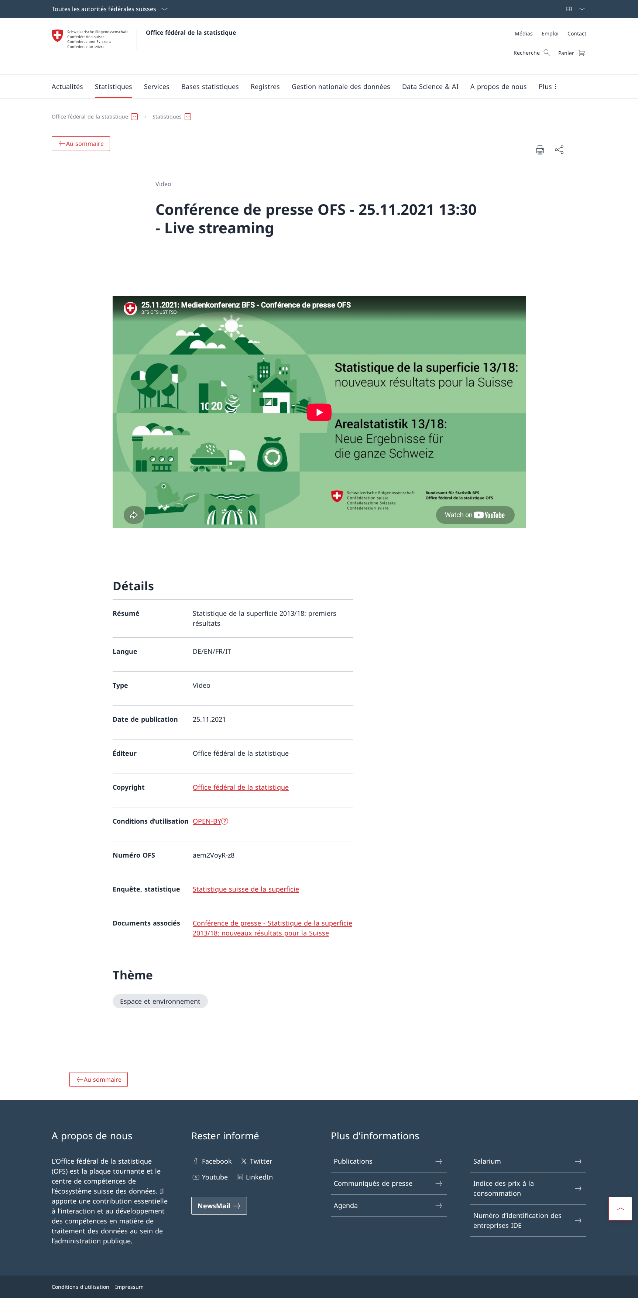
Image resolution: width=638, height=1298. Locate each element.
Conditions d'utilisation (80, 1286)
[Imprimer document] (539, 149)
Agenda (346, 1205)
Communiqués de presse (373, 1183)
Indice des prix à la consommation (503, 1188)
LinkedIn (259, 1176)
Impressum (129, 1286)
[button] (67, 86)
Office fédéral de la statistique (191, 32)
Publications (353, 1161)
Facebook (217, 1161)
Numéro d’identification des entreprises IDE (517, 1220)
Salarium (487, 1161)
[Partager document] (559, 150)
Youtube (215, 1176)
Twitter (261, 1161)
